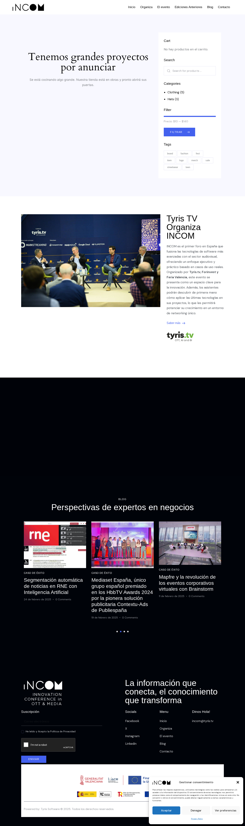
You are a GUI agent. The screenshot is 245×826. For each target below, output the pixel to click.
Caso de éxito (34, 572)
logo (181, 160)
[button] (238, 782)
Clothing (173, 92)
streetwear (172, 167)
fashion (184, 153)
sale (208, 160)
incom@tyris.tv (202, 721)
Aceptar (166, 810)
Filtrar (176, 132)
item (169, 160)
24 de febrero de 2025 (37, 599)
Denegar (196, 810)
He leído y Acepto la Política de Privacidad (51, 731)
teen (188, 167)
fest (198, 153)
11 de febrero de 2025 (171, 596)
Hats (171, 99)
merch (194, 160)
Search (167, 71)
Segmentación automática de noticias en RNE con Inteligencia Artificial (53, 586)
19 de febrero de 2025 (104, 617)
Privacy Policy (197, 819)
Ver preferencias (225, 810)
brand (170, 153)
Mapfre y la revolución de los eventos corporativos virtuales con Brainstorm (187, 583)
